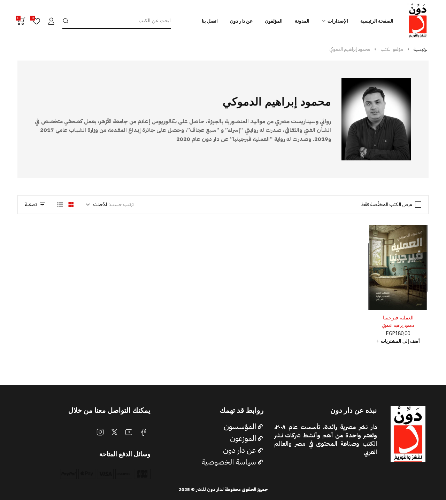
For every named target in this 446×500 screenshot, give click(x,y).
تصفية (31, 204)
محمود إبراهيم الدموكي (398, 325)
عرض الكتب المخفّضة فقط (386, 204)
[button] (398, 341)
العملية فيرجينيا (398, 317)
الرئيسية (421, 49)
